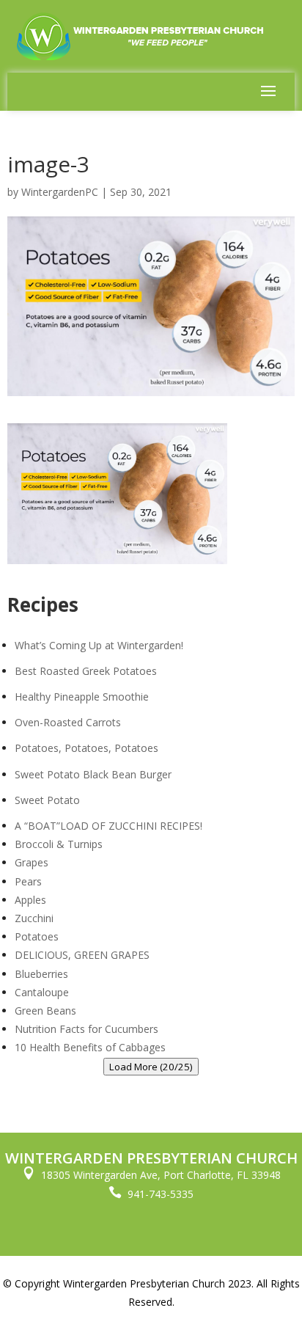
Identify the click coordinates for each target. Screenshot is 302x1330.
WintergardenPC (59, 192)
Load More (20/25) (151, 1066)
